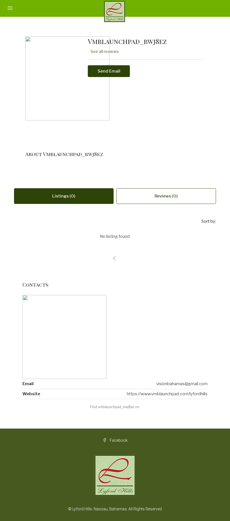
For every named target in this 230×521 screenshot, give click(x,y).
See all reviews (105, 51)
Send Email (109, 71)
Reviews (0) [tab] (166, 196)
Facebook (118, 440)
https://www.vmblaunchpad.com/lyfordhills (167, 393)
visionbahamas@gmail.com (182, 383)
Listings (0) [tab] (63, 196)
